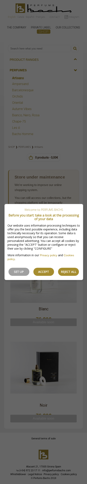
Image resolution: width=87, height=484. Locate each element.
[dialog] (43, 242)
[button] (18, 272)
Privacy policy (48, 255)
